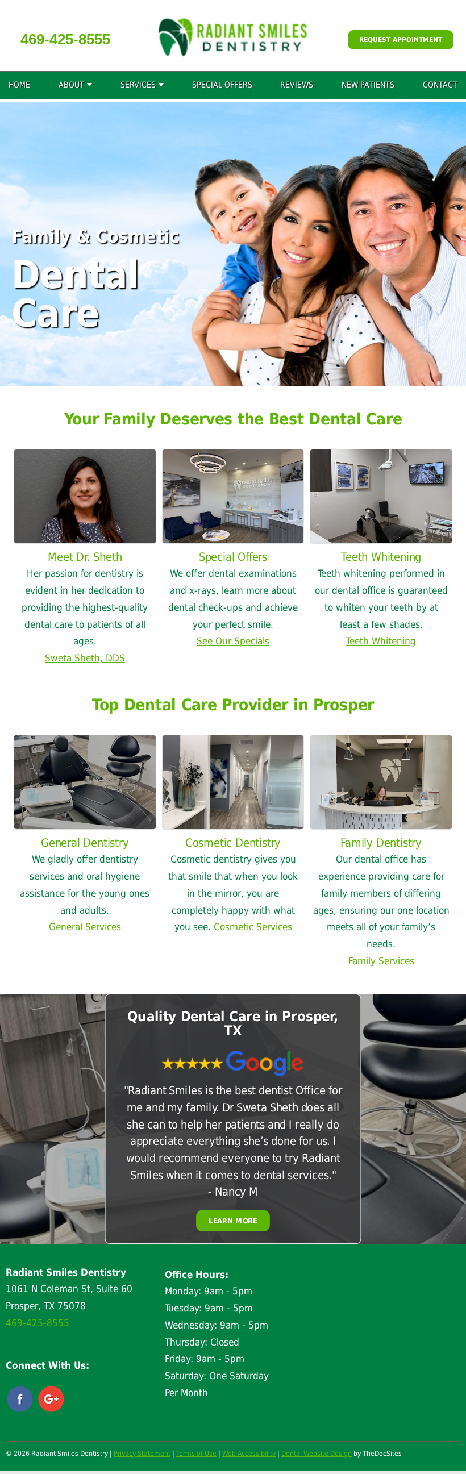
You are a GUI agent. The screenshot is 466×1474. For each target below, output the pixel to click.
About (71, 84)
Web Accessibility (249, 1454)
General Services (85, 926)
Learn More (233, 1220)
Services (138, 84)
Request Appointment (400, 40)
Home (19, 84)
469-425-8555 (65, 39)
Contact (440, 84)
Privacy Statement (142, 1454)
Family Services (381, 961)
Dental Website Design (316, 1454)
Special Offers (222, 84)
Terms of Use (196, 1454)
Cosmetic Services (253, 926)
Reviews (296, 84)
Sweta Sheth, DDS (85, 658)
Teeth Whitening (381, 641)
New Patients (368, 84)
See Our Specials (233, 641)
